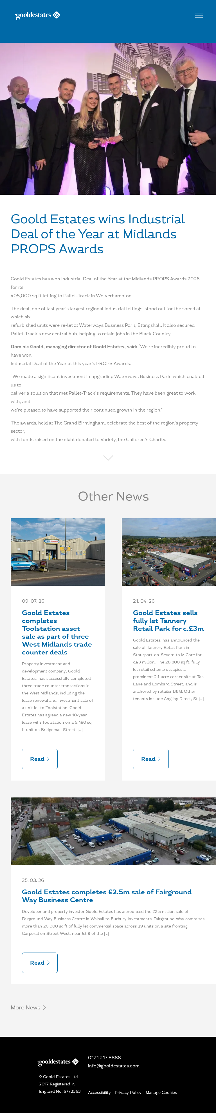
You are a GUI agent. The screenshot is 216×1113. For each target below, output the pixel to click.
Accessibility (99, 1092)
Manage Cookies (161, 1092)
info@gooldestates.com (114, 1066)
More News (26, 1007)
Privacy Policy (128, 1092)
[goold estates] (108, 15)
